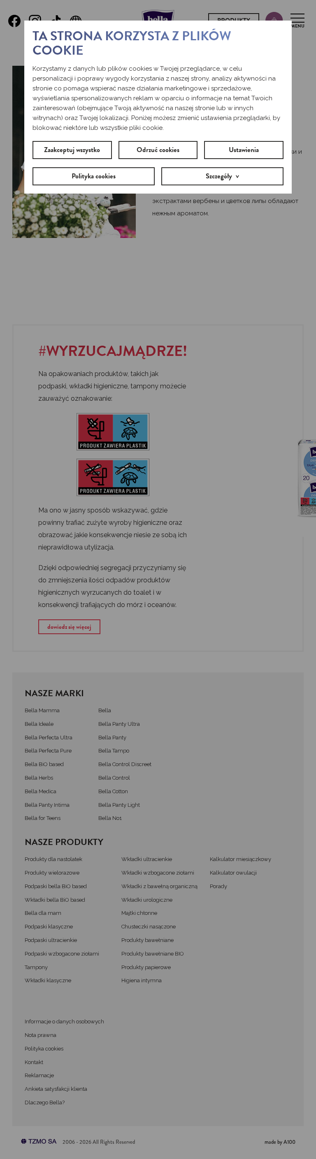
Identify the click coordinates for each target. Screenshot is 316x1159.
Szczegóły (219, 176)
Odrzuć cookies (158, 150)
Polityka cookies (94, 176)
